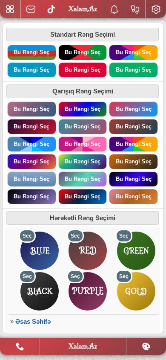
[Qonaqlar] (135, 9)
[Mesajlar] (31, 9)
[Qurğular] (156, 9)
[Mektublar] (114, 9)
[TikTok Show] (51, 9)
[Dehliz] (10, 9)
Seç (27, 236)
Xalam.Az (83, 346)
